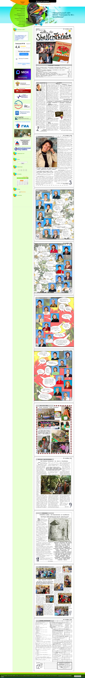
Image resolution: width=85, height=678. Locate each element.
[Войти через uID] (19, 170)
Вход (49, 4)
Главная (42, 4)
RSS (50, 2)
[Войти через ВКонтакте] (21, 170)
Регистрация (46, 4)
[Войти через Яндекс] (24, 170)
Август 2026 (25, 176)
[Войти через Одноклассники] (26, 170)
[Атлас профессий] (22, 133)
